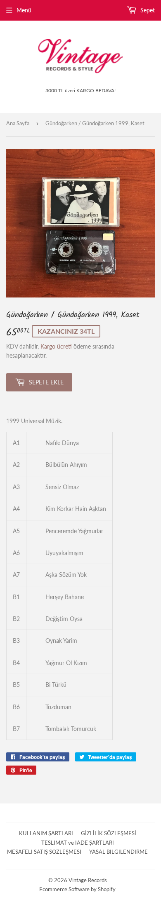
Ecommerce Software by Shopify (77, 889)
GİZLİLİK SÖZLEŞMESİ (108, 833)
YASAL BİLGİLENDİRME (118, 851)
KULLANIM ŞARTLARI (46, 833)
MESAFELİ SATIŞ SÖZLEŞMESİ (44, 851)
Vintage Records (88, 880)
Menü (24, 10)
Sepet (147, 10)
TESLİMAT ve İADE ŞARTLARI (77, 842)
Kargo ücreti (56, 346)
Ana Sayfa (17, 123)
